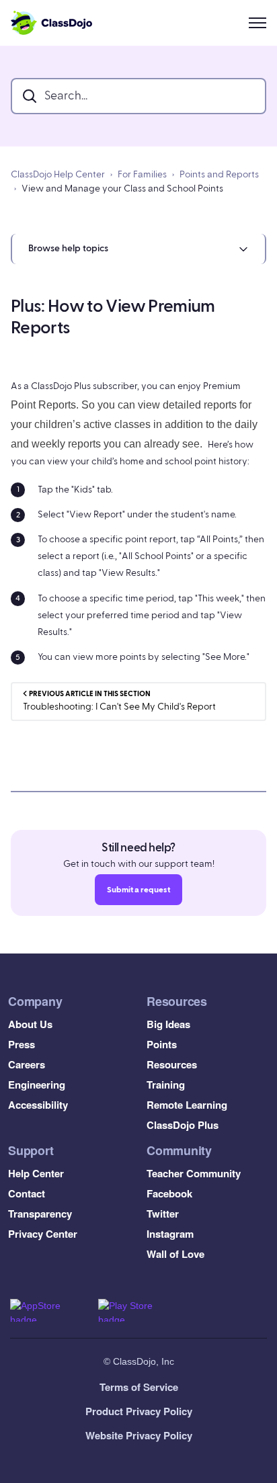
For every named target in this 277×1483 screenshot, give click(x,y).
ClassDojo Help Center (58, 174)
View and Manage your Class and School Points (122, 189)
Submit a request (138, 890)
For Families (142, 174)
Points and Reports (219, 174)
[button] (138, 249)
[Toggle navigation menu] (257, 22)
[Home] (51, 23)
